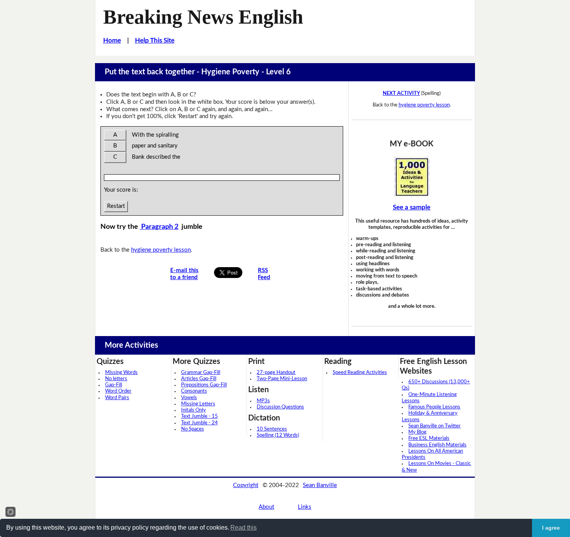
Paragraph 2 (159, 226)
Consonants (194, 391)
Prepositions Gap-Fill (204, 385)
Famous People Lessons (434, 407)
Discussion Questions (280, 407)
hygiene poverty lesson (161, 250)
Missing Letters (198, 404)
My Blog (417, 432)
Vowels (189, 397)
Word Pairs (117, 397)
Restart (116, 206)
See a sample (411, 207)
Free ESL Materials (428, 438)
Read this (243, 527)
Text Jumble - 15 (199, 416)
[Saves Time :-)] (411, 176)
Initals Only (193, 410)
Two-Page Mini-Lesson (282, 378)
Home (112, 40)
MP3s (263, 400)
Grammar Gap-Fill (200, 372)
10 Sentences (272, 429)
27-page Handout (276, 372)
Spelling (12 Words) (278, 435)
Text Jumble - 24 (199, 422)
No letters (116, 378)
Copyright (245, 485)
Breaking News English (203, 16)
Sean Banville (320, 485)
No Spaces (192, 429)
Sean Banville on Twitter (434, 426)
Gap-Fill (113, 385)
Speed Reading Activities (360, 372)
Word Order (118, 391)
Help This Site (154, 40)
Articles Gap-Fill (198, 378)
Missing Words (121, 372)
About (266, 507)
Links (304, 507)
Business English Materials (437, 445)
